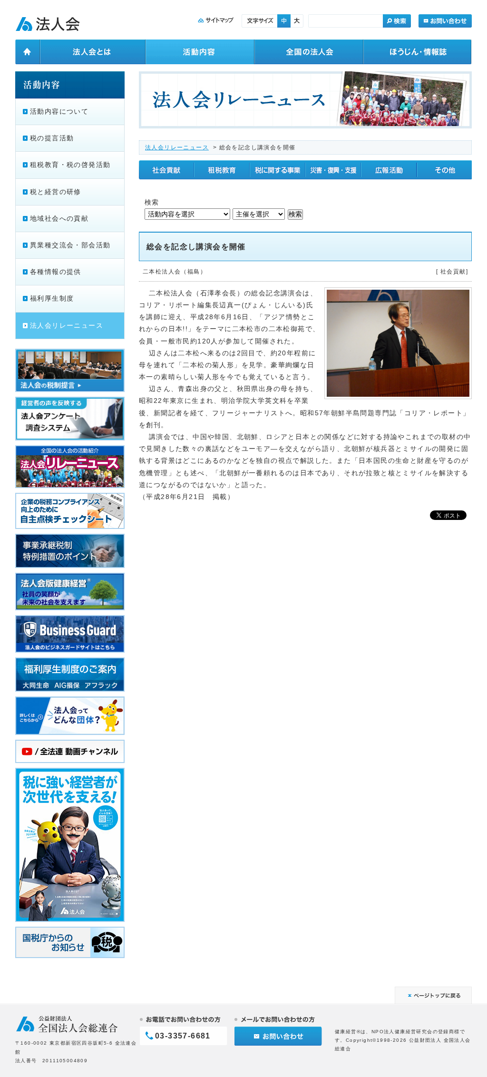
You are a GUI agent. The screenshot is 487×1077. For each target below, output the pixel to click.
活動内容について (59, 111)
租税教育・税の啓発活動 (70, 164)
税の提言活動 (52, 138)
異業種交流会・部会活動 (70, 245)
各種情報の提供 (55, 271)
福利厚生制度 (52, 298)
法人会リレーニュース (177, 147)
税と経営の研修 (55, 192)
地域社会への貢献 (59, 218)
